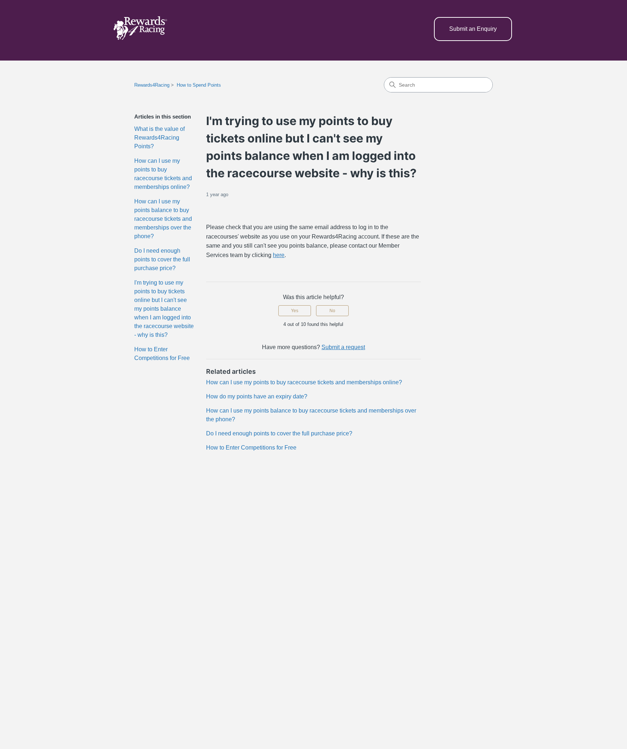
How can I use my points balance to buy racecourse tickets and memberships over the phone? (163, 218)
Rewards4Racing (151, 85)
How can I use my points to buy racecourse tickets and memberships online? (163, 174)
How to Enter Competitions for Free (162, 353)
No (332, 310)
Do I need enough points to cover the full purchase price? (162, 259)
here (278, 255)
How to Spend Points (199, 85)
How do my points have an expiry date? (256, 396)
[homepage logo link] (140, 29)
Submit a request (343, 347)
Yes (294, 310)
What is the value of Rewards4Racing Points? (159, 137)
